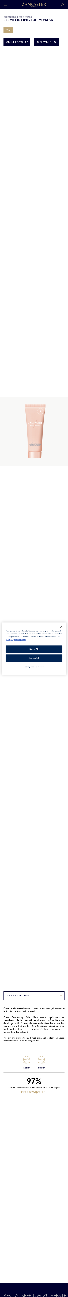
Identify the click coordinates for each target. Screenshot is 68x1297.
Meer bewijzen (32, 1092)
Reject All (34, 649)
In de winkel (44, 42)
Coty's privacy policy (16, 639)
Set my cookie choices (34, 667)
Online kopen (15, 42)
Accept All (34, 658)
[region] (34, 648)
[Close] (61, 626)
